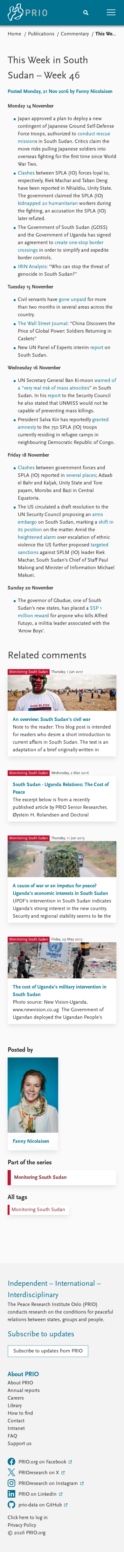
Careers (16, 1398)
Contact (16, 1421)
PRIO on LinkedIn (38, 1494)
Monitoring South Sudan (40, 1177)
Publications (41, 34)
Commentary (75, 34)
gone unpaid (72, 299)
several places (81, 475)
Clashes (26, 173)
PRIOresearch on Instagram (48, 1483)
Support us (19, 1443)
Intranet (16, 1428)
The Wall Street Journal (42, 323)
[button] (111, 12)
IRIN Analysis (32, 266)
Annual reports (24, 1390)
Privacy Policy (22, 1525)
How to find (20, 1413)
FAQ (12, 1436)
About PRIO (20, 1383)
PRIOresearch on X (39, 1472)
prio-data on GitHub (40, 1505)
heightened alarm (37, 537)
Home (14, 34)
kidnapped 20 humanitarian (48, 203)
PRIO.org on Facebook (42, 1462)
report (96, 347)
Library (15, 1405)
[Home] (27, 12)
